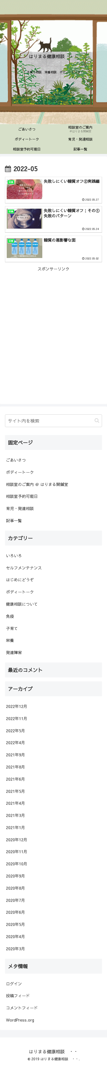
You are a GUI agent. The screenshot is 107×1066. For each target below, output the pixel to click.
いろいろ (14, 555)
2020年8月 (15, 888)
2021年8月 (15, 767)
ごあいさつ (16, 460)
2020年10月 (16, 863)
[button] (97, 420)
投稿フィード (18, 995)
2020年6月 (15, 912)
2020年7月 (15, 900)
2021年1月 (15, 827)
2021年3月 (15, 815)
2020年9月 (15, 876)
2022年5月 (15, 730)
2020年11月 (16, 851)
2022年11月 (16, 718)
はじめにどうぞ (20, 579)
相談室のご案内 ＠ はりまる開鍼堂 (37, 484)
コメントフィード (22, 1007)
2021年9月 (15, 754)
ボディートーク (20, 472)
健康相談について (22, 604)
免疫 (10, 616)
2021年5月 (15, 791)
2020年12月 (16, 839)
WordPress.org (20, 1020)
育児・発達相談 (20, 508)
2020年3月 (15, 948)
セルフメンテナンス (24, 567)
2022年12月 (16, 706)
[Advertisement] (53, 325)
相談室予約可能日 (22, 496)
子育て (12, 628)
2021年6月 (15, 779)
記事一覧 (14, 520)
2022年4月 (15, 742)
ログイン (14, 983)
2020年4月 (15, 936)
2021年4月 (15, 803)
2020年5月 (15, 924)
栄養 (10, 640)
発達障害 (14, 652)
